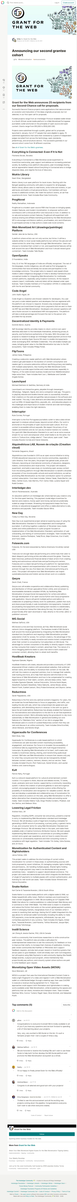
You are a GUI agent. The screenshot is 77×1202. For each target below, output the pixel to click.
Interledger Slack (59, 1183)
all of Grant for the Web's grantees (29, 147)
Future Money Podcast (26, 1186)
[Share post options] (4, 109)
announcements (39, 59)
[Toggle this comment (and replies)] (13, 1023)
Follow (42, 1134)
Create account (68, 3)
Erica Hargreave (29, 1097)
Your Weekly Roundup (26, 1159)
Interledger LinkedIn (33, 1183)
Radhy (19, 1067)
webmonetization (25, 59)
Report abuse (49, 1115)
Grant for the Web (30, 39)
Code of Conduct (36, 1115)
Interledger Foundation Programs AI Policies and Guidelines (38, 1189)
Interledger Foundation (18, 1183)
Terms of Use (66, 1191)
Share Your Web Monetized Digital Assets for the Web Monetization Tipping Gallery (38, 1152)
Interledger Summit (13, 1191)
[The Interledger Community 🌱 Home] (3, 3)
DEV (45, 1194)
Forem (16, 1194)
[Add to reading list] (4, 96)
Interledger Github (46, 1183)
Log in (57, 3)
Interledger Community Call (29, 1191)
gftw (15, 59)
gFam (19, 1020)
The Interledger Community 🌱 (25, 1180)
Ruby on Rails (30, 1196)
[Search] (8, 2)
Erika (19, 39)
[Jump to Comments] (4, 88)
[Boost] (4, 102)
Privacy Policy (56, 1191)
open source (27, 1194)
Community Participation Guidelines (46, 1186)
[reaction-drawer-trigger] (3, 81)
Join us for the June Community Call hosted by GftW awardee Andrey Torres (36, 1167)
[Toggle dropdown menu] (69, 1019)
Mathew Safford (23, 1047)
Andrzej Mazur (22, 1082)
